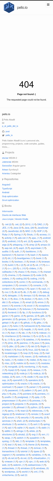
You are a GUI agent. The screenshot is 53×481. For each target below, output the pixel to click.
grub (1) (6, 326)
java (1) (39, 342)
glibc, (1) (41, 322)
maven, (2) (30, 356)
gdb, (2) (44, 315)
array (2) (33, 244)
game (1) (7, 315)
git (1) (18, 322)
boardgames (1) (25, 258)
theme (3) (33, 444)
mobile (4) (21, 363)
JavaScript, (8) (15, 231)
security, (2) (41, 417)
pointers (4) (29, 393)
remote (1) (36, 414)
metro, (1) (10, 359)
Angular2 (6, 184)
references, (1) (39, 410)
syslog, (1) (7, 441)
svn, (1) (45, 434)
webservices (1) (36, 464)
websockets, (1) (10, 468)
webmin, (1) (19, 464)
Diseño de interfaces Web (14, 214)
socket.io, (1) (24, 424)
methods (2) (44, 356)
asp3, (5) (23, 248)
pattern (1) (30, 390)
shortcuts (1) (8, 424)
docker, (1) (30, 298)
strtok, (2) (34, 431)
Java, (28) (29, 227)
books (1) (7, 261)
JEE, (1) (6, 227)
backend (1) (8, 254)
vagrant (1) (7, 454)
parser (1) (34, 387)
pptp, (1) (39, 397)
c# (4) (30, 265)
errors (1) (42, 302)
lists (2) (44, 349)
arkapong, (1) (20, 244)
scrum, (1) (13, 417)
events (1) (19, 305)
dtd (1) (5, 302)
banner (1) (22, 254)
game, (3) (19, 315)
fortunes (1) (28, 309)
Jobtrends (6, 161)
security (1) (27, 417)
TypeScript (7, 188)
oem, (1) (20, 376)
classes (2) (28, 275)
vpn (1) (22, 461)
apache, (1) (40, 241)
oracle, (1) (38, 383)
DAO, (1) (41, 224)
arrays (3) (45, 244)
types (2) (38, 451)
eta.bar (5, 157)
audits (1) (7, 251)
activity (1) (10, 237)
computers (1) (9, 285)
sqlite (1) (21, 427)
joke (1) (24, 346)
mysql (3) (13, 370)
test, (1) (22, 444)
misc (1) (47, 359)
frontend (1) (14, 312)
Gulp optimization (10, 196)
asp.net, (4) (10, 248)
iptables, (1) (32, 339)
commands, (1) (39, 281)
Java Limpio (7, 218)
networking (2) (9, 373)
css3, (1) (45, 288)
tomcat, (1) (39, 448)
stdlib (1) (9, 431)
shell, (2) (21, 420)
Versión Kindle (21, 218)
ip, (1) (8, 339)
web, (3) (6, 464)
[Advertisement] (26, 42)
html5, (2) (43, 329)
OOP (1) (41, 231)
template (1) (32, 441)
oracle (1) (26, 383)
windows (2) (27, 468)
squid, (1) (34, 427)
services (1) (8, 420)
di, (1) (8, 298)
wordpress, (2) (12, 471)
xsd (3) (23, 475)
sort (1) (37, 424)
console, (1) (39, 285)
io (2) (39, 336)
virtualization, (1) (41, 458)
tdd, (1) (19, 441)
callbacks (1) (8, 271)
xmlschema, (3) (10, 475)
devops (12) (30, 295)
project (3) (7, 403)
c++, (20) (12, 268)
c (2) (21, 265)
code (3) (40, 275)
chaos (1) (23, 271)
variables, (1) (38, 454)
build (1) (12, 265)
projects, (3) (36, 403)
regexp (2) (7, 414)
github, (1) (28, 322)
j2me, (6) (12, 342)
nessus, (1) (39, 370)
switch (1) (22, 437)
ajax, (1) (36, 237)
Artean (5, 169)
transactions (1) (10, 451)
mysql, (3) (25, 370)
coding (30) (22, 278)
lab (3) (34, 346)
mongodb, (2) (15, 366)
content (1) (7, 288)
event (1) (6, 305)
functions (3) (38, 312)
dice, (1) (17, 298)
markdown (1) (15, 356)
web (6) (44, 461)
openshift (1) (19, 380)
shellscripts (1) (36, 420)
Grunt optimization (10, 199)
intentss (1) (28, 336)
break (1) (34, 261)
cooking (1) (22, 288)
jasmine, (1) (26, 342)
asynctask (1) (38, 248)
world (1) (26, 471)
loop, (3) (38, 353)
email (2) (30, 302)
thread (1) (13, 448)
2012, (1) (30, 224)
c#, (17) (39, 265)
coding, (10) (36, 278)
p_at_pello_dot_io (10, 125)
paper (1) (22, 387)
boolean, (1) (21, 261)
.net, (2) (19, 224)
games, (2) (32, 315)
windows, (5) (42, 468)
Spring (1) (19, 234)
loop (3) (27, 353)
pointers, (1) (43, 393)
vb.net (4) (13, 458)
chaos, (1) (35, 271)
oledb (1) (32, 376)
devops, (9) (44, 295)
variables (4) (22, 454)
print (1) (26, 400)
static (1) (45, 427)
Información (7, 211)
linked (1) (10, 349)
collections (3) (9, 281)
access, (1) (45, 234)
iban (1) (15, 332)
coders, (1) (7, 278)
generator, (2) (9, 319)
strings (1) (21, 431)
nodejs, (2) (7, 376)
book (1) (40, 258)
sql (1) (11, 427)
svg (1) (35, 434)
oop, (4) (6, 380)
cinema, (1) (14, 275)
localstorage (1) (13, 353)
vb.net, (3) (25, 458)
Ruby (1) (6, 234)
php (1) (6, 393)
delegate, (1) (14, 295)
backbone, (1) (33, 251)
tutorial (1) (26, 451)
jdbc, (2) (13, 346)
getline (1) (38, 319)
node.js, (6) (39, 373)
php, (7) (16, 393)
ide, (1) (25, 332)
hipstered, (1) (15, 329)
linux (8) (21, 349)
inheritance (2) (12, 336)
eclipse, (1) (17, 302)
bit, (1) (11, 258)
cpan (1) (34, 288)
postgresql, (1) (25, 397)
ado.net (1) (23, 237)
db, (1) (26, 292)
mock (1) (34, 363)
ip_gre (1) (18, 339)
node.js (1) (25, 373)
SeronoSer (7, 165)
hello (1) (17, 326)
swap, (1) (9, 437)
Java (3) (17, 227)
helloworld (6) (31, 326)
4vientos (6, 173)
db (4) (17, 292)
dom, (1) (42, 298)
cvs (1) (8, 292)
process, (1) (38, 400)
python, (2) (36, 407)
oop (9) (43, 376)
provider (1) (8, 407)
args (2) (6, 244)
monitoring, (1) (31, 366)
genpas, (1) (24, 319)
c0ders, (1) (34, 268)
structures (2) (9, 434)
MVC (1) (29, 231)
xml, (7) (38, 471)
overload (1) (8, 387)
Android (5, 192)
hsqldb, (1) (29, 329)
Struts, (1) (32, 234)
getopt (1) (7, 322)
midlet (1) (22, 359)
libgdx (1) (45, 346)
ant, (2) (27, 241)
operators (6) (35, 380)
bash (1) (35, 254)
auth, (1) (19, 251)
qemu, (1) (13, 410)
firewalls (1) (14, 309)
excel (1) (31, 305)
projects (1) (21, 403)
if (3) (34, 332)
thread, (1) (26, 448)
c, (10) (23, 268)
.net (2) (8, 224)
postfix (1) (10, 397)
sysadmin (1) (36, 437)
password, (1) (15, 390)
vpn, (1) (33, 461)
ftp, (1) (25, 312)
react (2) (24, 410)
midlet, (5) (35, 359)
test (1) (11, 444)
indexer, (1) (44, 332)
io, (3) (47, 336)
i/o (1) (5, 332)
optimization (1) (10, 383)
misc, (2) (9, 363)
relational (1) (22, 414)
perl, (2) (42, 390)
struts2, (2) (23, 434)
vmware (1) (10, 461)
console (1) (25, 285)
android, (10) (14, 241)
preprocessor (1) (10, 400)
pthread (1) (22, 407)
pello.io (21, 7)
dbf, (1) (36, 292)
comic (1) (24, 281)
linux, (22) (33, 349)
